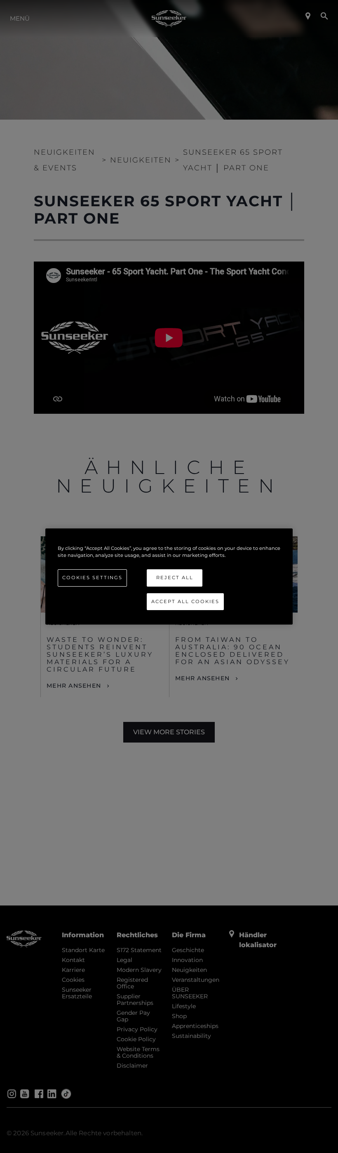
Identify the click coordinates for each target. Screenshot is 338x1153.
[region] (169, 576)
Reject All (174, 577)
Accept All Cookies (185, 601)
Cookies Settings (92, 577)
